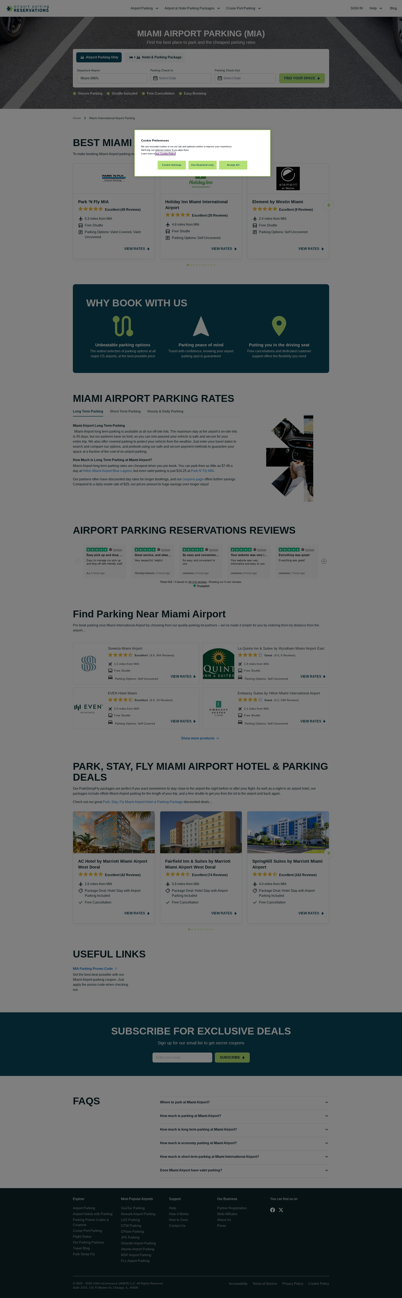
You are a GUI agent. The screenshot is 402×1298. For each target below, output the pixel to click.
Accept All (233, 165)
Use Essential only (202, 165)
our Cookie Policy (165, 153)
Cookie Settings (172, 165)
